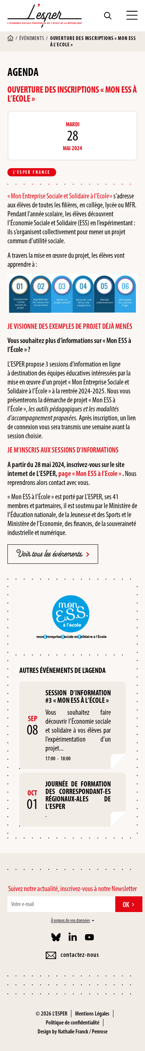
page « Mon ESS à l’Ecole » (89, 473)
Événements (31, 38)
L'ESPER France (32, 172)
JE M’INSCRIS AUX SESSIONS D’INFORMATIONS (63, 449)
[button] (132, 15)
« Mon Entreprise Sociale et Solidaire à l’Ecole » (59, 195)
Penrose (99, 1031)
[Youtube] (89, 937)
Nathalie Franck (73, 1031)
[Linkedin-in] (72, 937)
